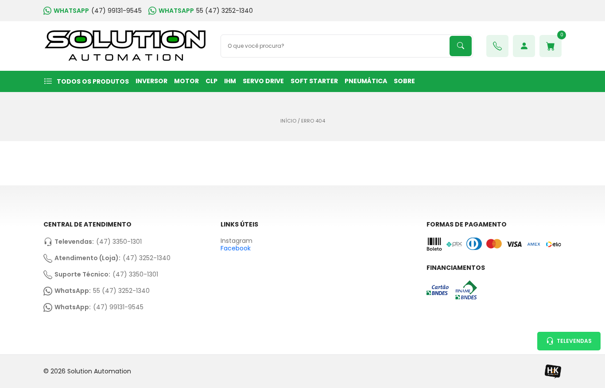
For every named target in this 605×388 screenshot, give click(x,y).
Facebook (236, 248)
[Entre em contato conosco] (497, 46)
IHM (230, 81)
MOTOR (186, 81)
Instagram (236, 241)
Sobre (404, 81)
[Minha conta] (524, 46)
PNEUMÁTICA (366, 81)
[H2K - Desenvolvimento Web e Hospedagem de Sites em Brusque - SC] (553, 371)
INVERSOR (151, 81)
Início (288, 121)
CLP (211, 81)
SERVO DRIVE (263, 81)
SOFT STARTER (314, 81)
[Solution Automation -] (125, 46)
